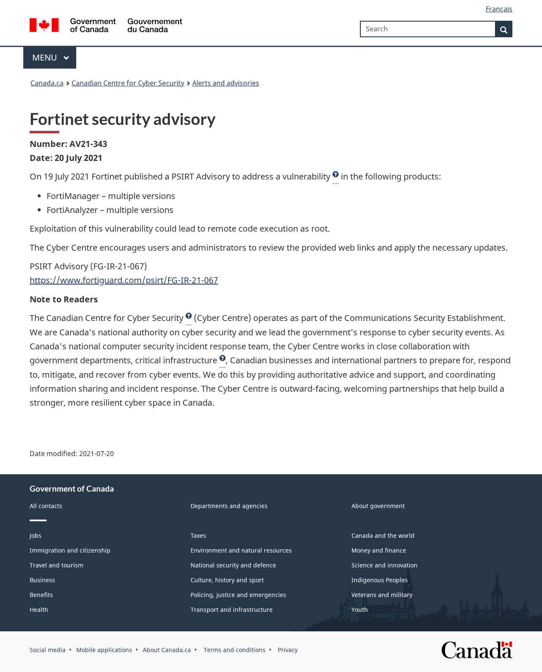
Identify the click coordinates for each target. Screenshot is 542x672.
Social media (48, 650)
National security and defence (233, 565)
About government (378, 506)
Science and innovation (384, 565)
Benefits (41, 595)
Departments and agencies (229, 506)
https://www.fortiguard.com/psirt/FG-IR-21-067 (124, 280)
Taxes (198, 535)
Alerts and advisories (225, 83)
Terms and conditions (233, 650)
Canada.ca (47, 83)
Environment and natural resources (241, 550)
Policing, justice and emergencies (238, 595)
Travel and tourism (56, 565)
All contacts (46, 506)
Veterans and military (381, 595)
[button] (335, 176)
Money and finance (378, 550)
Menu (45, 57)
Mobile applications (104, 650)
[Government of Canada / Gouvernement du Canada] (106, 26)
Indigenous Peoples (379, 580)
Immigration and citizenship (70, 550)
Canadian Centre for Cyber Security (128, 83)
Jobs (35, 535)
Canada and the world (383, 535)
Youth (359, 610)
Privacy (287, 650)
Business (42, 580)
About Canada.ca (167, 650)
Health (39, 610)
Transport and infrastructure (232, 610)
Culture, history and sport (227, 580)
